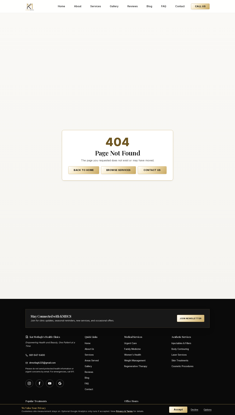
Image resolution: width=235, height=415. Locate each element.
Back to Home (84, 170)
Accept (178, 409)
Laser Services (179, 355)
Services (95, 6)
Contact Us (152, 170)
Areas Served (92, 360)
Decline (194, 409)
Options (208, 409)
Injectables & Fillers (181, 343)
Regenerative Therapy (135, 366)
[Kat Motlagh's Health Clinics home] (29, 6)
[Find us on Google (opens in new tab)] (60, 383)
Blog (149, 6)
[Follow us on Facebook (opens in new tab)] (39, 383)
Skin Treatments (180, 360)
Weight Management (134, 360)
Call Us (200, 6)
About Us (89, 349)
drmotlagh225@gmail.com (42, 362)
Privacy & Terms (124, 411)
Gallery (114, 6)
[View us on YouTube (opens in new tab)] (50, 383)
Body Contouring (180, 349)
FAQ (163, 6)
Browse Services (118, 170)
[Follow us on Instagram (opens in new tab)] (29, 383)
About (77, 6)
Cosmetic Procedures (182, 366)
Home (61, 6)
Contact (180, 6)
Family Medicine (132, 349)
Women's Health (132, 355)
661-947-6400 (37, 355)
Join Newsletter (191, 318)
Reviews (132, 6)
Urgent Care (130, 343)
